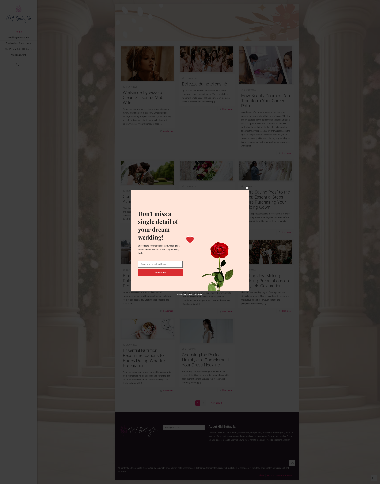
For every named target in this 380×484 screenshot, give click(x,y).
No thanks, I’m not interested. (190, 294)
